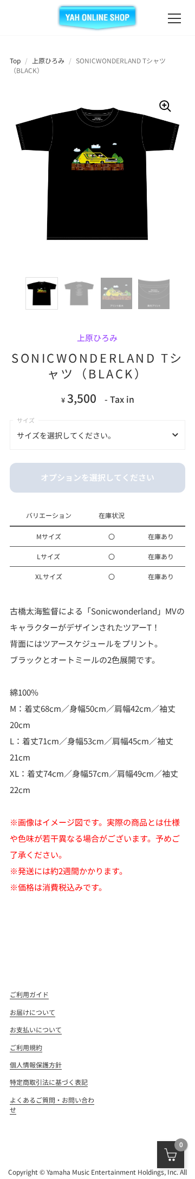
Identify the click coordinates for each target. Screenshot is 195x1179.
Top (15, 60)
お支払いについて (36, 1029)
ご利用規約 (26, 1047)
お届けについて (32, 1012)
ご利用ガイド (29, 994)
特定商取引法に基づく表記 (49, 1081)
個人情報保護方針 (36, 1064)
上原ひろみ (48, 60)
